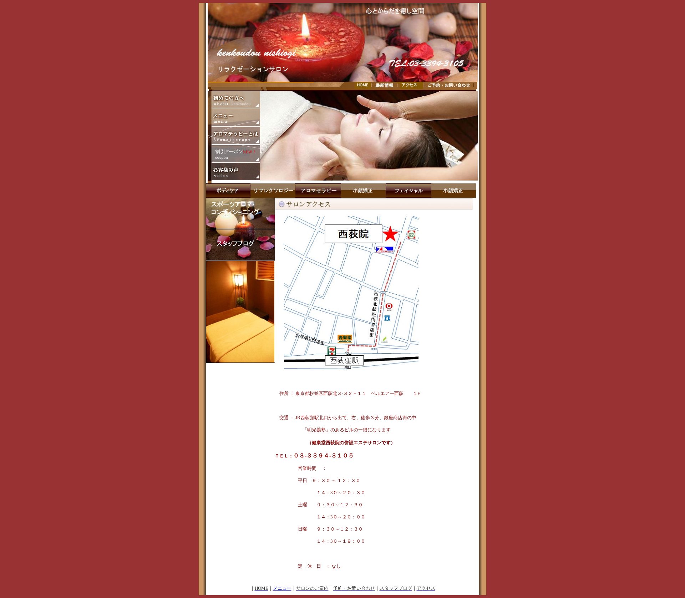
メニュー (282, 588)
